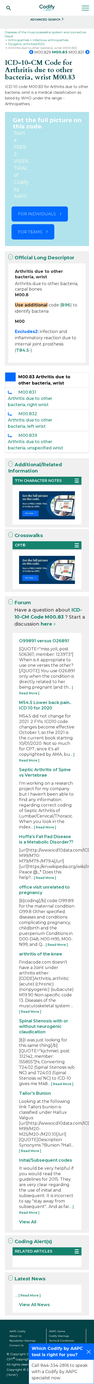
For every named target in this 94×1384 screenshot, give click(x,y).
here (46, 624)
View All (27, 1221)
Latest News (30, 1279)
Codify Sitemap (59, 1336)
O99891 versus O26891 (44, 640)
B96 (65, 305)
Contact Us (16, 1345)
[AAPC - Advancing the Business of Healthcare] (47, 8)
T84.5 (22, 350)
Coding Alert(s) (33, 1241)
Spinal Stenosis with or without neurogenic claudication (43, 1026)
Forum (23, 603)
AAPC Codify (17, 1331)
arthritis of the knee (40, 954)
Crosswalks (29, 535)
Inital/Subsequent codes (45, 1160)
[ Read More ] (45, 827)
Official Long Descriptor (44, 258)
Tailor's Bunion (35, 1093)
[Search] (8, 8)
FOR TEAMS (30, 231)
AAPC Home (57, 1331)
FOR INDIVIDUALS (37, 213)
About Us (15, 1336)
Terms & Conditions (61, 1340)
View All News (34, 1304)
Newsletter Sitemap (22, 1340)
